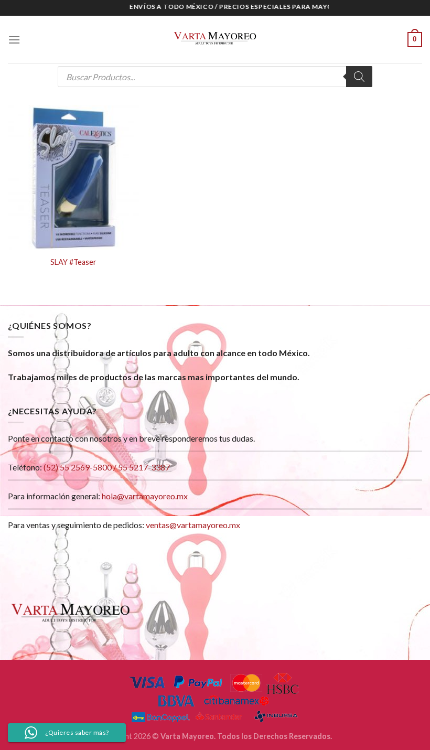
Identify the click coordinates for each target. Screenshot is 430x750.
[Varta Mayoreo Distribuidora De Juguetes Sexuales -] (215, 40)
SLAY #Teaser (73, 262)
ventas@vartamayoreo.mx (193, 525)
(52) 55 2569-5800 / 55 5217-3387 (107, 467)
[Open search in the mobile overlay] (215, 76)
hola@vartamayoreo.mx (145, 496)
